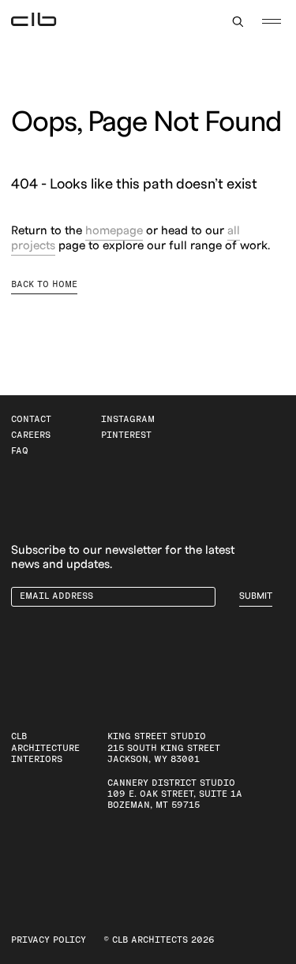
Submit (255, 596)
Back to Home (44, 284)
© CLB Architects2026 (159, 940)
